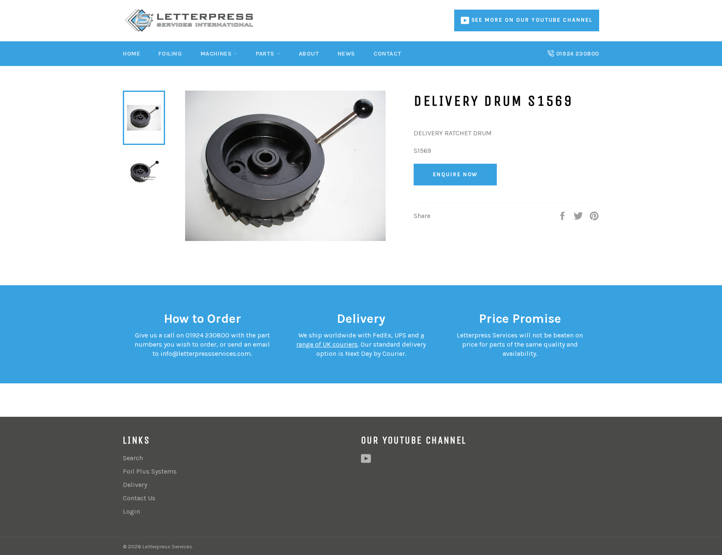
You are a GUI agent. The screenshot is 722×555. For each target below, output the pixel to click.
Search (133, 458)
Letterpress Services (167, 546)
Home (131, 53)
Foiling (170, 53)
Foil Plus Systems (150, 471)
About (309, 53)
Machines (217, 53)
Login (131, 511)
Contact (387, 53)
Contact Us (139, 498)
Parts (266, 53)
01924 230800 (576, 53)
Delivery (135, 485)
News (346, 53)
